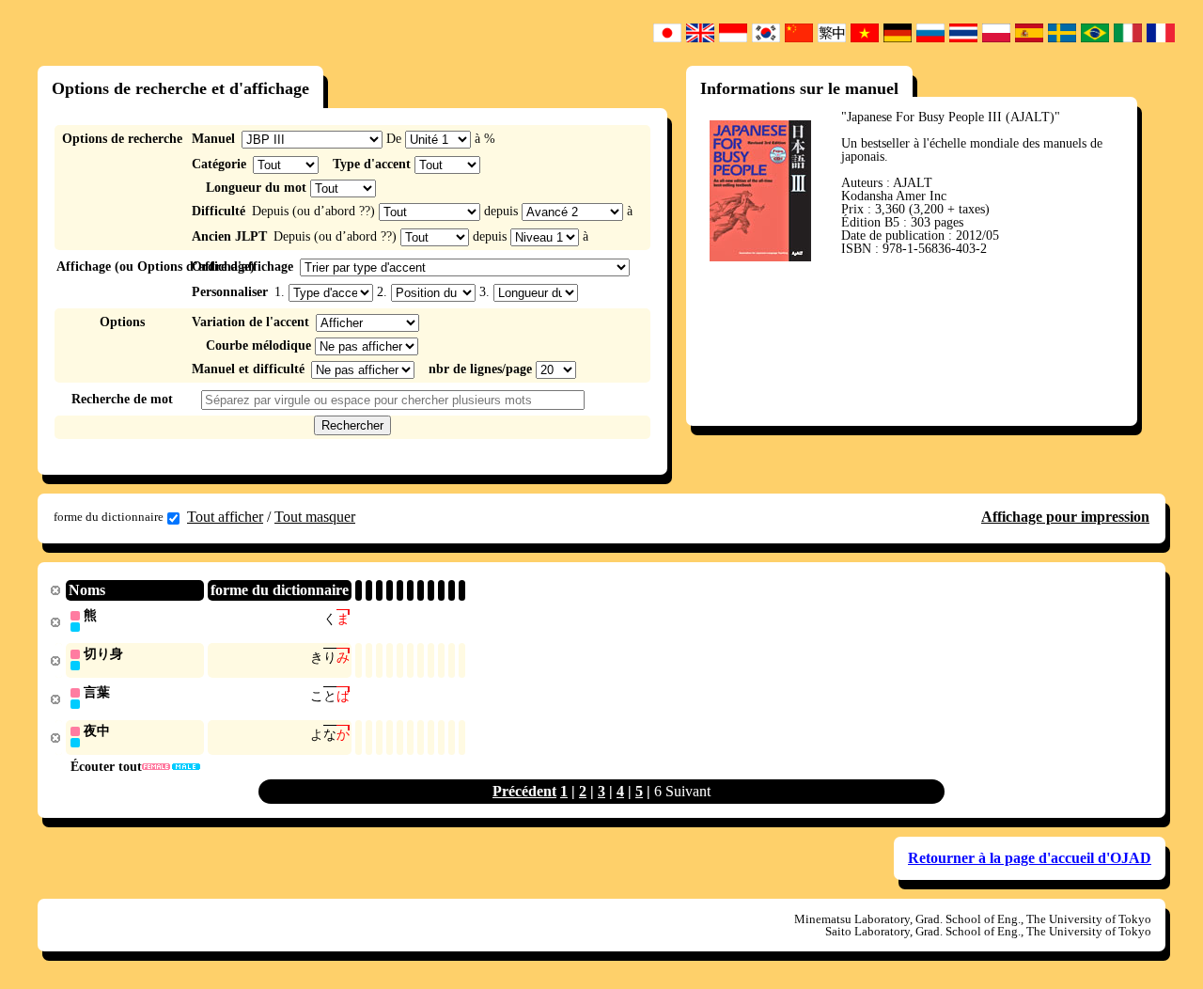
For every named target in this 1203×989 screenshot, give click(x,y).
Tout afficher (225, 517)
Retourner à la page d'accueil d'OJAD (1029, 858)
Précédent (524, 791)
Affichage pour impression (1065, 517)
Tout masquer (314, 517)
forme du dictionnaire (109, 517)
